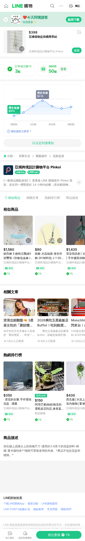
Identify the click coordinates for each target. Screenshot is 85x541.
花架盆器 (58, 156)
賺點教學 (38, 509)
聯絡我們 (66, 509)
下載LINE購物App (13, 503)
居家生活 (24, 156)
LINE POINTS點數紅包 (16, 509)
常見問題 (52, 509)
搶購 (77, 50)
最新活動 (33, 503)
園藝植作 (41, 156)
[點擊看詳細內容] (18, 230)
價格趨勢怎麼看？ (21, 131)
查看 (63, 69)
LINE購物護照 (49, 503)
